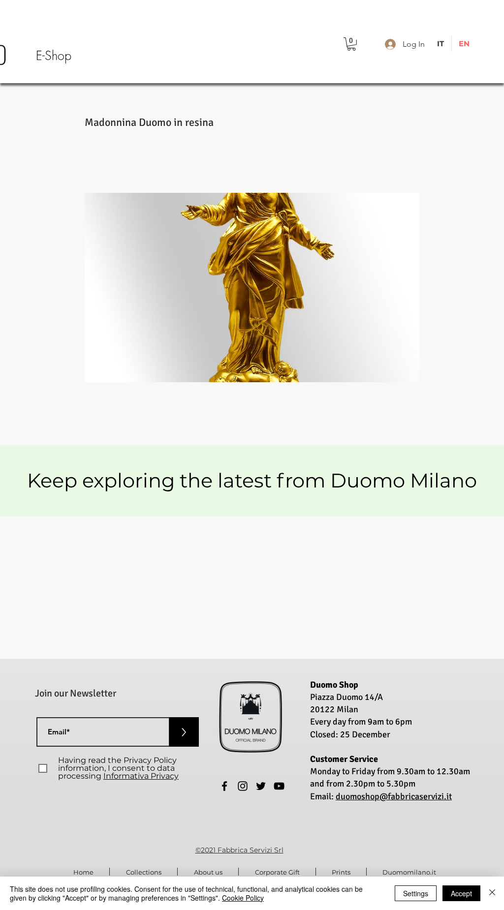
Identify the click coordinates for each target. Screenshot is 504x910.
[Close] (492, 893)
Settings (415, 893)
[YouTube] (279, 786)
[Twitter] (260, 786)
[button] (351, 44)
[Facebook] (224, 786)
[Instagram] (242, 786)
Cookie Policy (243, 898)
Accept (461, 893)
